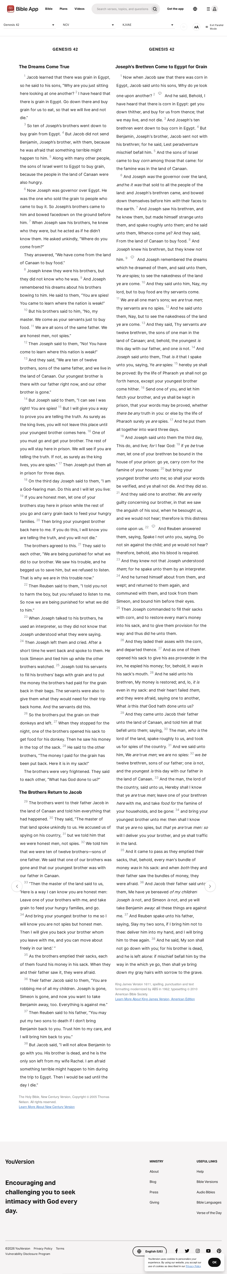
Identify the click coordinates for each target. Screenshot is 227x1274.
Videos (79, 8)
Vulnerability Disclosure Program (27, 1254)
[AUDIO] (183, 26)
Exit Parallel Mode (216, 27)
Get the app (175, 8)
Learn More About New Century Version (47, 1106)
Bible (49, 8)
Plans (63, 8)
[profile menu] (211, 8)
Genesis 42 (11, 24)
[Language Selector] (195, 8)
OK (214, 1262)
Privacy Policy (43, 1248)
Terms (60, 1248)
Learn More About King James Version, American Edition (155, 999)
